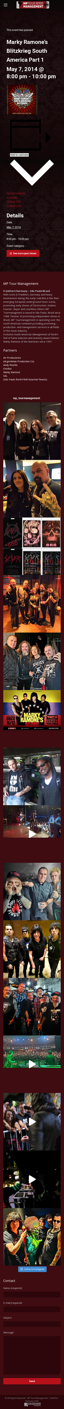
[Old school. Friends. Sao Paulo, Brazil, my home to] (32, 1006)
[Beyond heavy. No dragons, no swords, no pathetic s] (32, 604)
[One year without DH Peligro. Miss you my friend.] (32, 776)
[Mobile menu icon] (5, 5)
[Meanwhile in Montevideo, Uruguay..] (32, 1237)
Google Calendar (16, 193)
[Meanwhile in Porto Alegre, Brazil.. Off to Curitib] (32, 1122)
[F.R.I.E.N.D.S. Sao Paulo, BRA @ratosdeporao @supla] (32, 891)
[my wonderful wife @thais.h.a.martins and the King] (32, 488)
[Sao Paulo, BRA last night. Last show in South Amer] (32, 834)
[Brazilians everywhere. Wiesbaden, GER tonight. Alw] (32, 661)
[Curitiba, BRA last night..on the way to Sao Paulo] (32, 1064)
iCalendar (12, 197)
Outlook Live (14, 205)
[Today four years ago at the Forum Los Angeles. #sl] (32, 546)
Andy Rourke (10, 365)
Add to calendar (19, 154)
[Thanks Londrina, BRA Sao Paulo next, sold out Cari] (32, 949)
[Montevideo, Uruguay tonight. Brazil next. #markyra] (32, 1179)
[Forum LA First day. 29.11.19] (32, 431)
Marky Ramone (11, 372)
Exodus (7, 368)
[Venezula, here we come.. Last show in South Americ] (32, 719)
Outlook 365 (14, 201)
